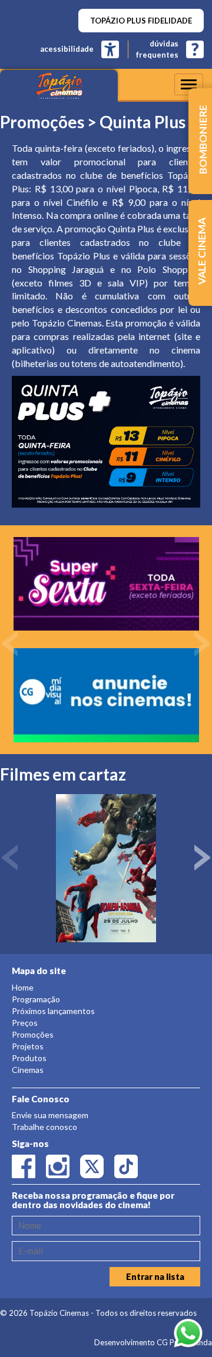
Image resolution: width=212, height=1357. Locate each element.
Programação (36, 999)
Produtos (29, 1058)
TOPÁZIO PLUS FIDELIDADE (141, 20)
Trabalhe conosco (44, 1127)
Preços (25, 1023)
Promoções (33, 1034)
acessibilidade (67, 49)
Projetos (28, 1046)
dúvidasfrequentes (157, 49)
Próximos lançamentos (53, 1011)
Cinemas (28, 1070)
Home (23, 987)
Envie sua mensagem (50, 1115)
